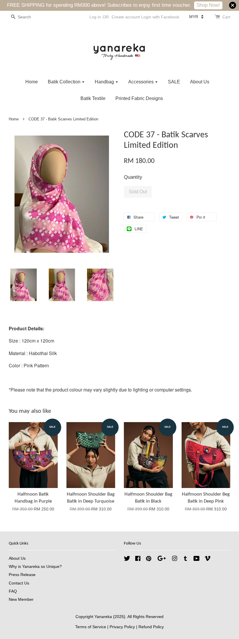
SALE (174, 81)
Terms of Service (90, 626)
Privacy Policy (122, 626)
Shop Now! (208, 5)
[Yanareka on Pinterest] (148, 559)
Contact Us (19, 583)
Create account (126, 17)
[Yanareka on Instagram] (174, 559)
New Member (21, 599)
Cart (226, 17)
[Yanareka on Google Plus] (161, 559)
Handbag (105, 81)
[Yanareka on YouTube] (196, 559)
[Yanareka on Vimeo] (207, 559)
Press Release (22, 574)
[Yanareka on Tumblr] (185, 559)
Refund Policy (151, 626)
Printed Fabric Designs (139, 98)
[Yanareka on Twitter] (127, 559)
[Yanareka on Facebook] (138, 559)
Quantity (133, 177)
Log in (95, 17)
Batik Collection (65, 81)
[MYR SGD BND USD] (196, 17)
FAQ (13, 591)
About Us (199, 81)
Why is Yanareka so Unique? (35, 566)
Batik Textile (93, 98)
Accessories (141, 81)
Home (31, 81)
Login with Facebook (160, 17)
